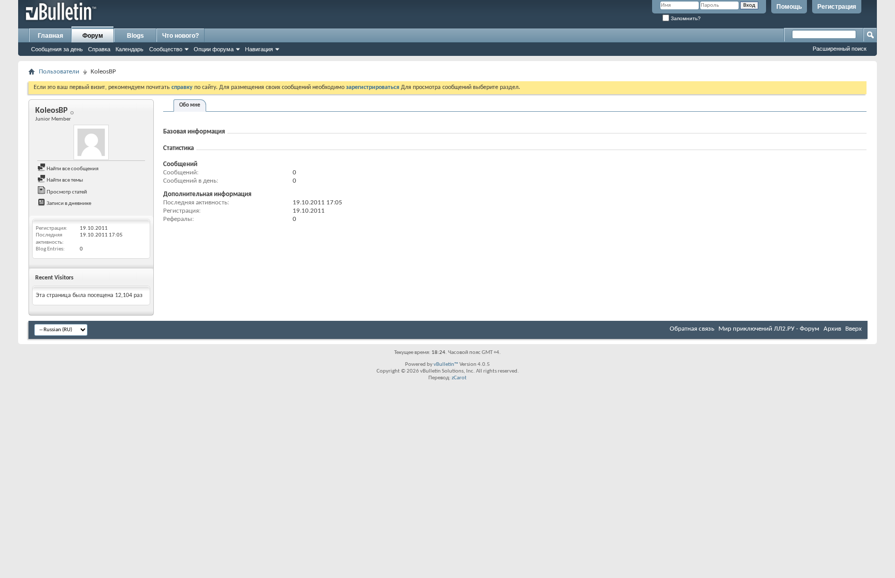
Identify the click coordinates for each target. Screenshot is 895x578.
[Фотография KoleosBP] (91, 142)
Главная (50, 35)
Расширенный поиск (840, 49)
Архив (832, 328)
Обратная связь (692, 328)
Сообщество (165, 49)
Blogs (135, 35)
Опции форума (214, 49)
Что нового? (180, 35)
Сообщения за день (57, 49)
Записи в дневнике (68, 203)
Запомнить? (685, 18)
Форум (92, 35)
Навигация (259, 49)
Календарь (129, 49)
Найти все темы (64, 180)
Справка (99, 49)
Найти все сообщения (72, 169)
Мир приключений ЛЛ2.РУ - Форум (768, 328)
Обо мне (189, 105)
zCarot (459, 378)
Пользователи (59, 71)
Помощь (789, 6)
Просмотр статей (66, 192)
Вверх (853, 328)
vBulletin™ (446, 364)
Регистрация (836, 6)
